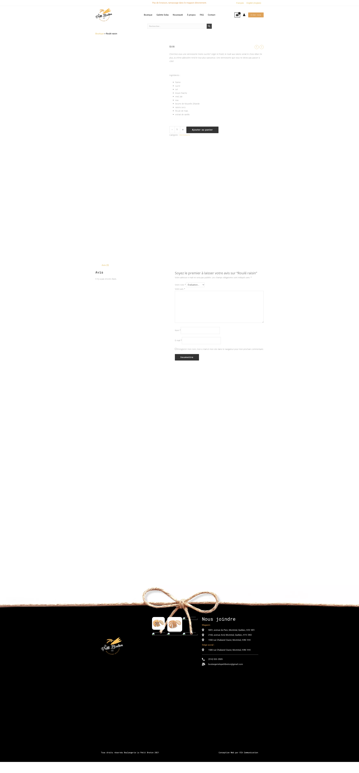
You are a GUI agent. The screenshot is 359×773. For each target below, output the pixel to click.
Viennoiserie (184, 135)
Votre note (180, 284)
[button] (256, 14)
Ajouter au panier (202, 130)
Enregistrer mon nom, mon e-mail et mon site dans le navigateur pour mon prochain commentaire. (220, 349)
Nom (178, 330)
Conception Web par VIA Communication (238, 752)
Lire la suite (153, 462)
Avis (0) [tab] (105, 265)
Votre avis (180, 289)
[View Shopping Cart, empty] (237, 15)
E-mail (178, 340)
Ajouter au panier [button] (115, 461)
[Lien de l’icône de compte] (244, 15)
